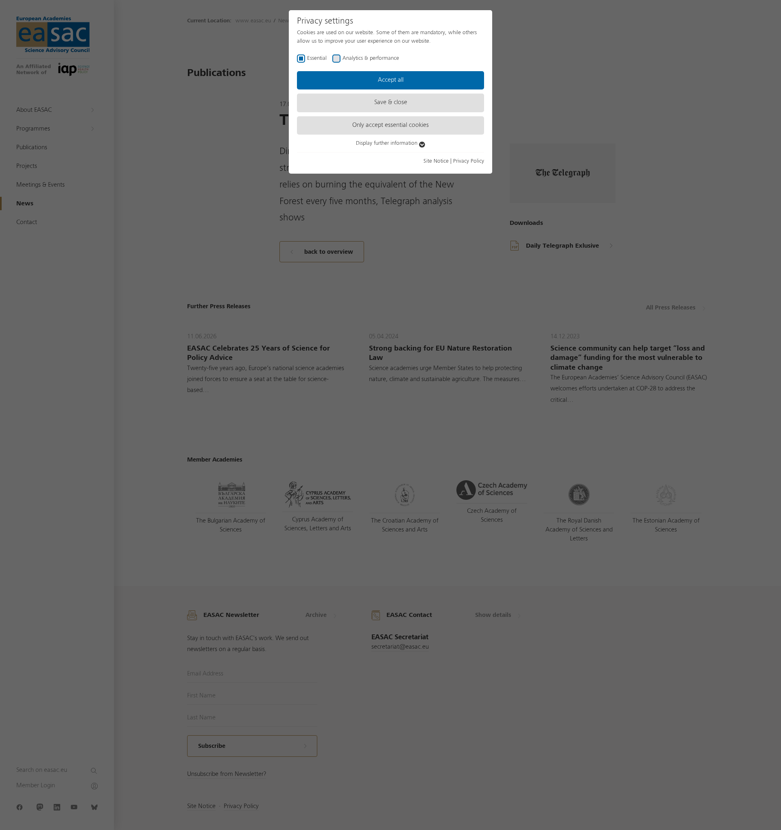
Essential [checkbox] (317, 58)
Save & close (390, 102)
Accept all (391, 80)
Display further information (387, 143)
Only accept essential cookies (390, 125)
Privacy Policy (468, 161)
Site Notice (436, 161)
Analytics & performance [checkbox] (371, 58)
